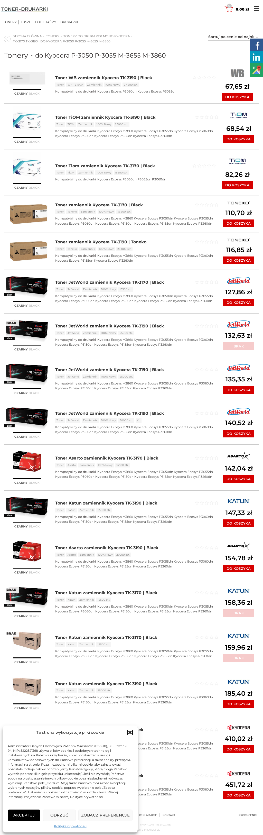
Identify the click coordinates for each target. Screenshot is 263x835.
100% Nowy (112, 84)
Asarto (72, 465)
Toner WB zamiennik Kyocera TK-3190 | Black (103, 77)
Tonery (10, 22)
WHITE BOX (75, 84)
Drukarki (69, 22)
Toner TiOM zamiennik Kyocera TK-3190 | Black (105, 117)
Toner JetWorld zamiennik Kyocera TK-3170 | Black (109, 282)
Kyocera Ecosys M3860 (115, 131)
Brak (238, 346)
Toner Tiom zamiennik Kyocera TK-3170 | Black (105, 165)
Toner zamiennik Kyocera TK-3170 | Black (99, 205)
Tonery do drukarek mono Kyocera (96, 36)
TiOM (71, 124)
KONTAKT (169, 815)
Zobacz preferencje (105, 815)
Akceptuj (24, 815)
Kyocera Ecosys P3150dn (74, 136)
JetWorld (73, 289)
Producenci (248, 815)
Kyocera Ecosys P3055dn (156, 91)
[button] (130, 732)
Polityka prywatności (70, 826)
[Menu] (256, 8)
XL (138, 420)
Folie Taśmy (45, 22)
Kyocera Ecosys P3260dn (152, 136)
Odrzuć (59, 815)
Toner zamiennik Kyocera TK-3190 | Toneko (100, 242)
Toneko (72, 211)
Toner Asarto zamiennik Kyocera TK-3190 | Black (106, 547)
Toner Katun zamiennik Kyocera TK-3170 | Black (106, 592)
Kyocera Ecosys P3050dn (153, 218)
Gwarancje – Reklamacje (138, 815)
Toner (60, 84)
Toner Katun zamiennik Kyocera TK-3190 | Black (106, 503)
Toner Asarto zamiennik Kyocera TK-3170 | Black (106, 458)
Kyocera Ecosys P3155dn (113, 136)
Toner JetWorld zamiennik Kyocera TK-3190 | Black (109, 326)
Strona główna (27, 36)
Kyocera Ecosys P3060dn (117, 91)
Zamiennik (94, 84)
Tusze (26, 22)
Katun (72, 510)
